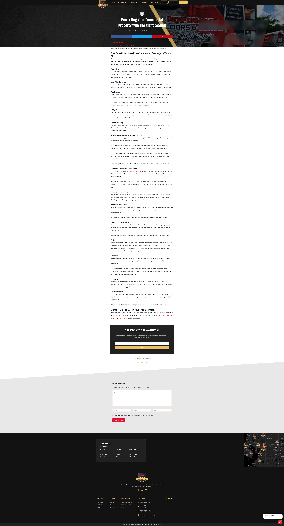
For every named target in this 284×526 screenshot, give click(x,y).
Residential (121, 2)
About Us (153, 2)
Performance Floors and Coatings (127, 45)
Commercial (132, 2)
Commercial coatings (117, 42)
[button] (121, 36)
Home (113, 2)
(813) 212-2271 (122, 318)
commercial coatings (135, 171)
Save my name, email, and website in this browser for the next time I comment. (133, 415)
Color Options (144, 2)
